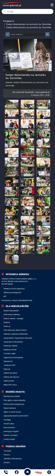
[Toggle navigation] (52, 5)
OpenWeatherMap (25, 300)
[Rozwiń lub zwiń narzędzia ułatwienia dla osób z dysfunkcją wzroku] (49, 472)
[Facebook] (17, 472)
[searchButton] (47, 34)
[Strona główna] (6, 472)
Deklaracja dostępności (12, 292)
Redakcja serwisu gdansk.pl (14, 288)
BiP (5, 296)
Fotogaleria (8, 21)
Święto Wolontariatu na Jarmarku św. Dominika (28, 24)
